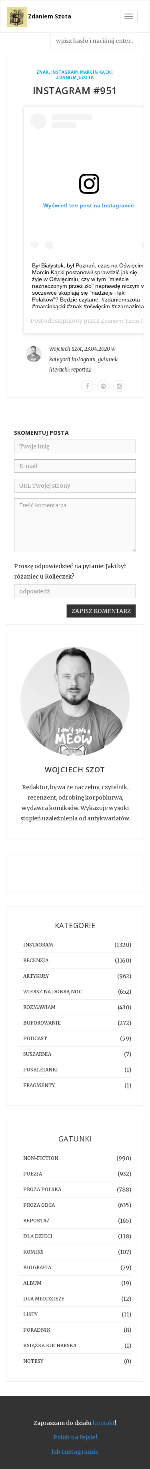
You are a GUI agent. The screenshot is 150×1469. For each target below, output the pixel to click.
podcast (35, 1038)
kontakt (104, 1423)
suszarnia (37, 1054)
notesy (33, 1361)
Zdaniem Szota (49, 16)
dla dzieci (37, 1236)
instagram (64, 72)
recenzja (35, 960)
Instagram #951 (75, 90)
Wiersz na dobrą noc (52, 992)
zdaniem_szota (75, 77)
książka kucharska (49, 1345)
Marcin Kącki (96, 72)
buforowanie (42, 1023)
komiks (33, 1252)
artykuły (36, 976)
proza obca (39, 1205)
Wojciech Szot (65, 349)
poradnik (36, 1330)
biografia (37, 1267)
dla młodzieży (43, 1299)
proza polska (42, 1189)
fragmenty (39, 1085)
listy (30, 1314)
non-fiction (40, 1158)
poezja (32, 1174)
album (32, 1283)
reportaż (81, 369)
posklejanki (40, 1070)
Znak (42, 72)
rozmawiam (39, 1007)
